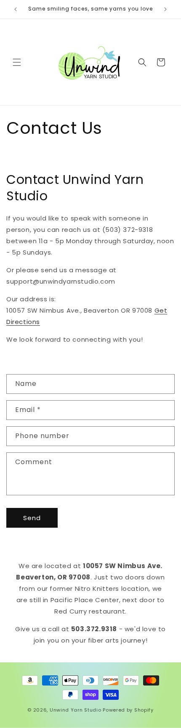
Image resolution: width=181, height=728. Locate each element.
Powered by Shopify (128, 710)
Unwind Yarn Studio (75, 710)
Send (32, 517)
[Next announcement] (165, 9)
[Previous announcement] (15, 9)
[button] (17, 62)
